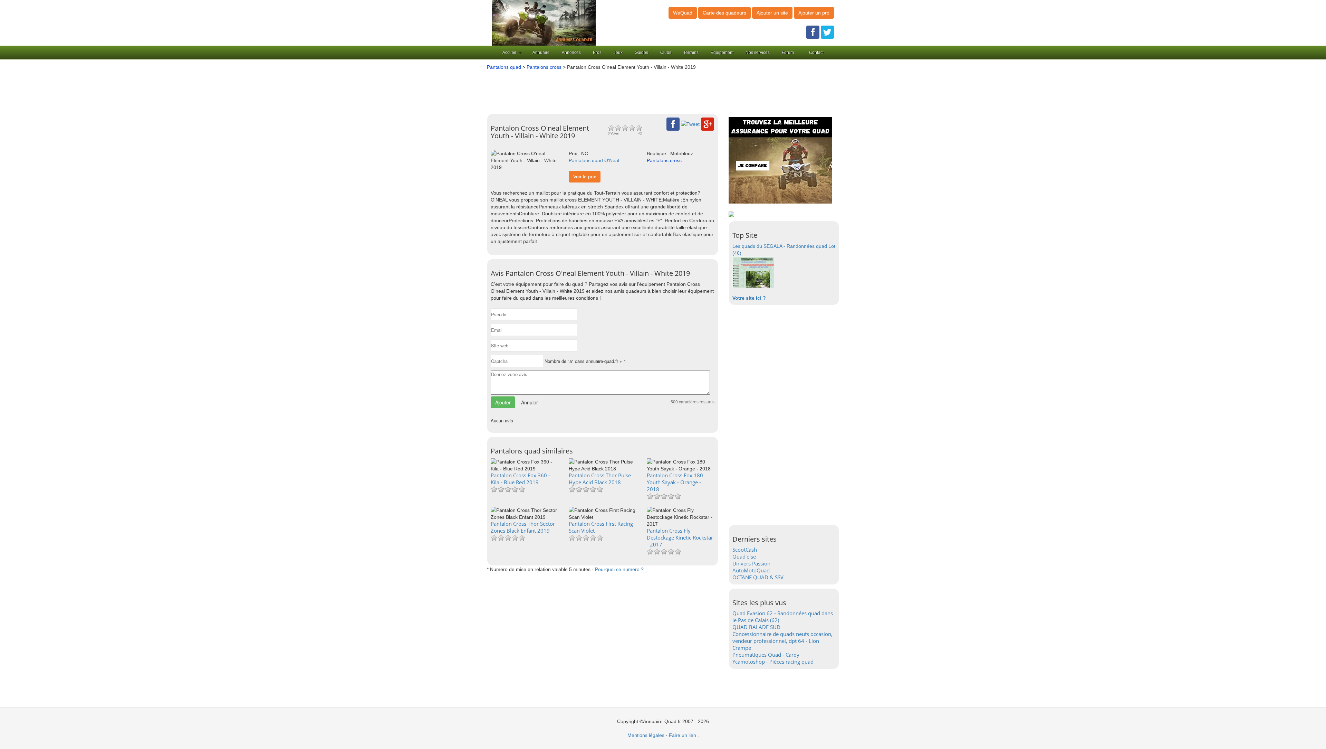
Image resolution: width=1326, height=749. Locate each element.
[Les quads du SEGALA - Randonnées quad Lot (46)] (753, 271)
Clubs (665, 52)
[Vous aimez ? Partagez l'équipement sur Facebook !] (673, 124)
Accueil (509, 52)
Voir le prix (584, 176)
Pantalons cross (544, 67)
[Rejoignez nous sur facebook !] (812, 32)
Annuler (529, 402)
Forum (788, 52)
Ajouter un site (772, 13)
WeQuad (682, 13)
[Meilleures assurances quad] (780, 160)
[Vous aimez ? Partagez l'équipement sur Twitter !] (690, 124)
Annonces (571, 52)
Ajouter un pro (813, 13)
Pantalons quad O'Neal (594, 160)
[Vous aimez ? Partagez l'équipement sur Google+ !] (707, 124)
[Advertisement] (652, 89)
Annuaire (541, 52)
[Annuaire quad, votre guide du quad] (544, 22)
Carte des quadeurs (724, 13)
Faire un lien (682, 735)
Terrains (691, 52)
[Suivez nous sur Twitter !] (827, 32)
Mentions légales (645, 735)
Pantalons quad (504, 67)
